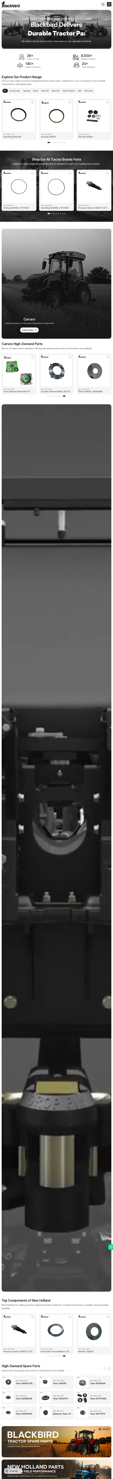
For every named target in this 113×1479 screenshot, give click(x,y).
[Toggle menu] (109, 4)
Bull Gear (89, 91)
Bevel (35, 91)
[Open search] (103, 4)
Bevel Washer (69, 91)
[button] (49, 142)
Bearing (26, 91)
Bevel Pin (56, 91)
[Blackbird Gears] (11, 4)
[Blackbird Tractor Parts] (56, 1441)
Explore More (28, 330)
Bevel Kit (45, 91)
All (5, 91)
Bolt (79, 91)
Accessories (14, 91)
